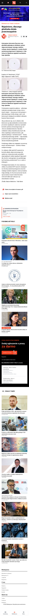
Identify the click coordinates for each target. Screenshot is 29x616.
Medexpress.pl (5, 23)
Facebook (4, 600)
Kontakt (3, 592)
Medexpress (5, 570)
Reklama (3, 585)
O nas (3, 582)
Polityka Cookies (5, 590)
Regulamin (4, 356)
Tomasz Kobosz (12, 35)
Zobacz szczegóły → (7, 216)
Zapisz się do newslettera (11, 194)
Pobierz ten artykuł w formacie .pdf (14, 189)
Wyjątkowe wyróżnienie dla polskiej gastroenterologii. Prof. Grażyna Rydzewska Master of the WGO (14, 307)
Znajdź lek (4, 577)
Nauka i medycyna (14, 23)
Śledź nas (5, 595)
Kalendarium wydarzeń (6, 573)
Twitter (3, 598)
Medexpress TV (5, 575)
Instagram (4, 602)
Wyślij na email (8, 198)
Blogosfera (4, 579)
